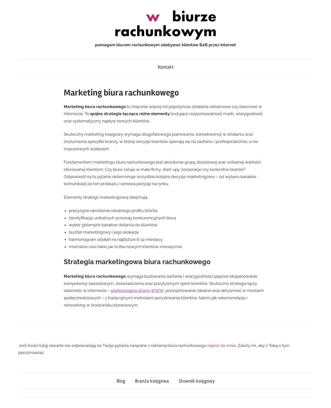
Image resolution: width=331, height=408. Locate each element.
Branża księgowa (152, 381)
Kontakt (165, 67)
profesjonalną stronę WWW (137, 290)
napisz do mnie (221, 345)
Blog (121, 381)
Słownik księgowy (197, 381)
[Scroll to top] (322, 399)
